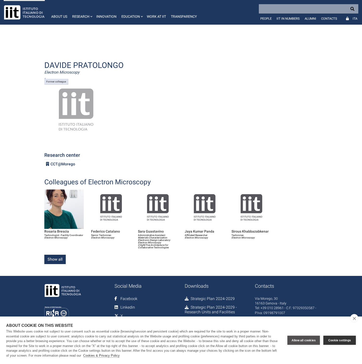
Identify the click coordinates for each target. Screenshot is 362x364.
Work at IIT (156, 16)
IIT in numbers (288, 18)
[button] (82, 12)
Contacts (329, 18)
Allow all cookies (304, 340)
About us (59, 16)
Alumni (310, 18)
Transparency (184, 16)
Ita (355, 18)
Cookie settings (339, 340)
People (266, 18)
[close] (354, 318)
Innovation (106, 16)
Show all (55, 259)
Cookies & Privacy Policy (101, 355)
